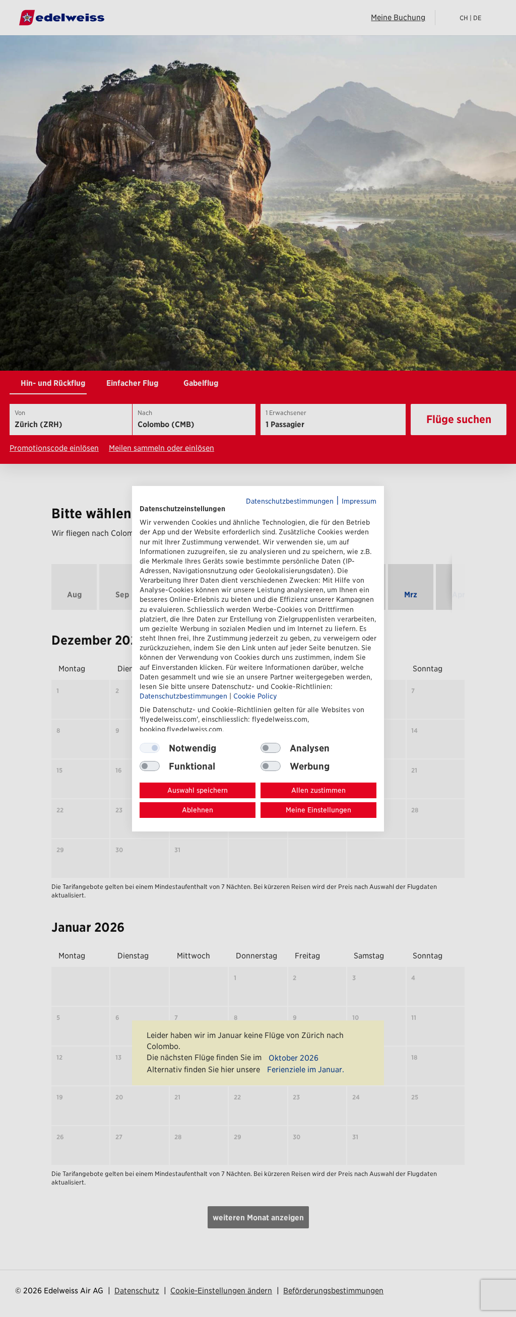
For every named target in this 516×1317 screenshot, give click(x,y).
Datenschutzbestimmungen (290, 501)
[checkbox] (271, 748)
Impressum (359, 501)
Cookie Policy (255, 696)
